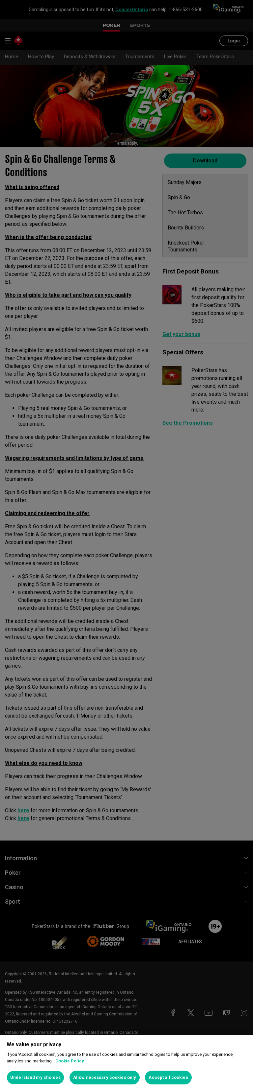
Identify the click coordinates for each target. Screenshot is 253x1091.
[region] (126, 1063)
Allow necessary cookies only (104, 1077)
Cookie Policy (69, 1060)
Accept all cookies (168, 1077)
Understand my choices (35, 1077)
